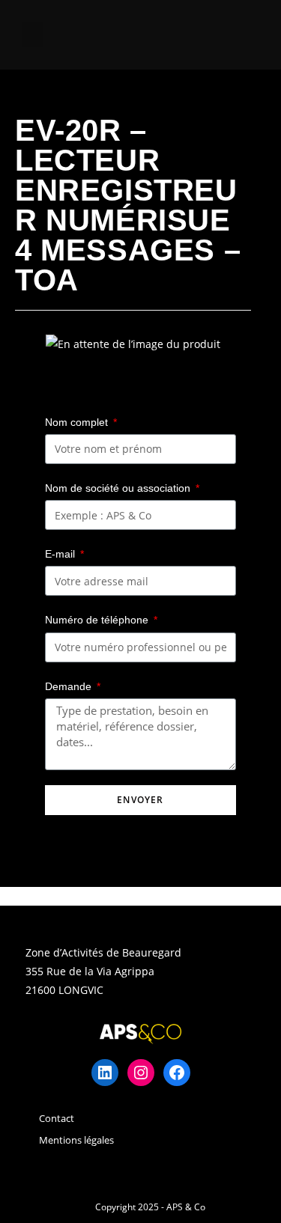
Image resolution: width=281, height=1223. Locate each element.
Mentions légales (76, 1140)
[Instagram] (140, 1072)
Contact (56, 1118)
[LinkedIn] (104, 1072)
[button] (32, 34)
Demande (69, 686)
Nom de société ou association (119, 488)
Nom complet (78, 422)
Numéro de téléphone (98, 620)
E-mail (61, 554)
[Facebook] (176, 1072)
